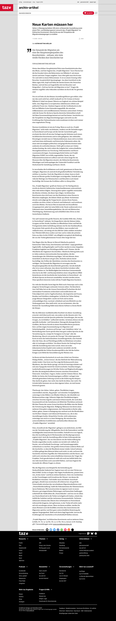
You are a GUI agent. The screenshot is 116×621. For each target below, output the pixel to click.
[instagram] (96, 534)
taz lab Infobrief (43, 578)
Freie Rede (22, 581)
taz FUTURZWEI (83, 574)
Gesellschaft (22, 548)
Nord (20, 558)
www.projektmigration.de (62, 524)
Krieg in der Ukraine (45, 545)
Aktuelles (62, 543)
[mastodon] (88, 534)
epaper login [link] (93, 2)
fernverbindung (23, 573)
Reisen (21, 594)
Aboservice (42, 596)
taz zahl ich (82, 548)
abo (80, 543)
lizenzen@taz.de (30, 610)
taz (23, 533)
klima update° (23, 576)
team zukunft (43, 571)
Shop (20, 599)
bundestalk (22, 571)
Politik (21, 543)
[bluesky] (92, 534)
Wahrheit (21, 560)
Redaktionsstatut (71, 608)
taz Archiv (82, 579)
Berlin (20, 555)
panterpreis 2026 (84, 555)
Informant (62, 611)
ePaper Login (43, 599)
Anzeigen (21, 602)
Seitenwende (88, 611)
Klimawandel (43, 550)
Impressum (77, 611)
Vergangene (62, 578)
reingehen (22, 583)
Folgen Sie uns (82, 533)
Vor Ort (61, 573)
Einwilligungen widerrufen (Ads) (68, 613)
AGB (82, 611)
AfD (40, 543)
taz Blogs (82, 571)
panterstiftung (83, 553)
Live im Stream (63, 576)
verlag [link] (20, 2)
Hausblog (62, 545)
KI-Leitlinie (93, 608)
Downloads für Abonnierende (47, 601)
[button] (96, 13)
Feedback (42, 593)
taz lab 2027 (62, 581)
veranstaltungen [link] (27, 2)
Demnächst (62, 571)
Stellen (61, 550)
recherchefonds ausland (86, 550)
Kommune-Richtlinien (83, 608)
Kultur (20, 550)
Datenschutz (69, 611)
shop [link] (34, 2)
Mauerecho (22, 578)
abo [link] (78, 2)
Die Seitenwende (64, 548)
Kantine (21, 596)
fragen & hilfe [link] (39, 2)
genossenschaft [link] (84, 2)
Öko (20, 545)
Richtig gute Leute (44, 548)
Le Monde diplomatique (86, 576)
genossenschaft (84, 545)
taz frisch (41, 573)
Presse (61, 553)
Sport (20, 553)
